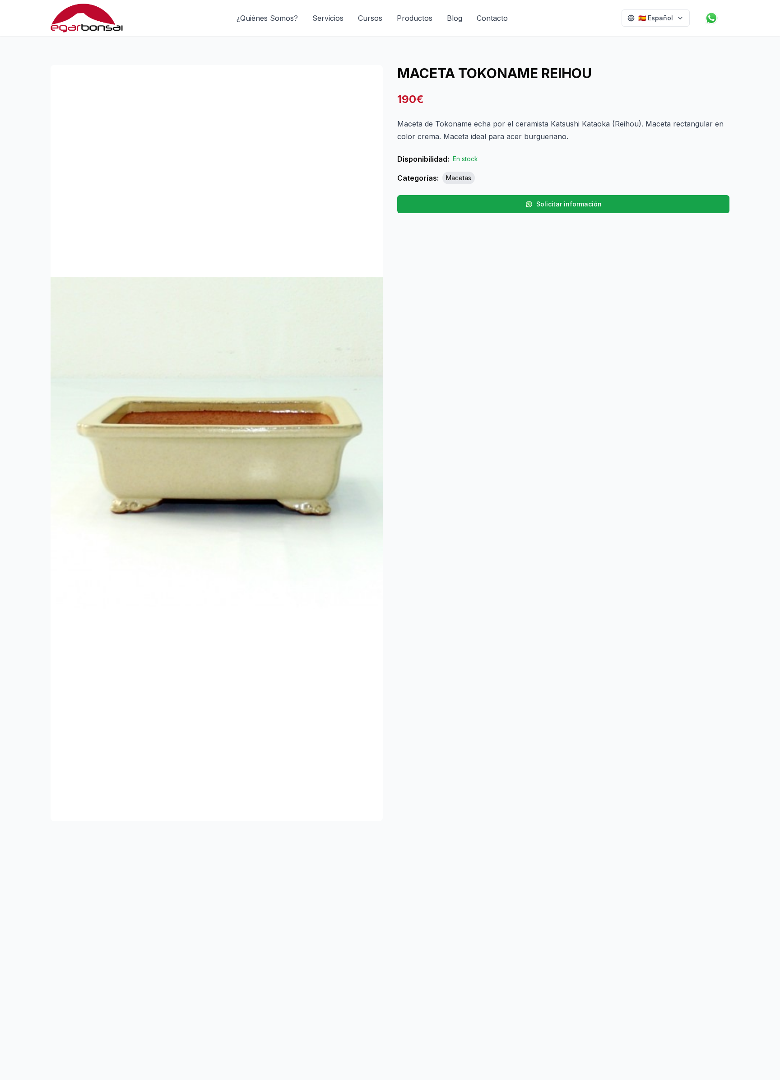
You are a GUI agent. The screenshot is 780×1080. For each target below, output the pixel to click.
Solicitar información (569, 204)
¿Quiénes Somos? (267, 18)
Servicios (328, 18)
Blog (454, 18)
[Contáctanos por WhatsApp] (713, 18)
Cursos (370, 18)
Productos (414, 18)
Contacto (492, 18)
